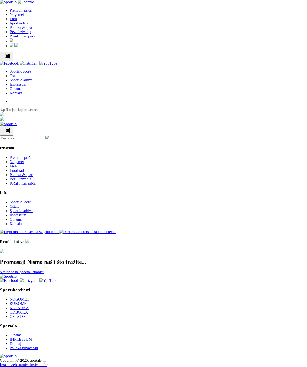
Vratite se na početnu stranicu (22, 272)
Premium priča (21, 10)
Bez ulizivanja (20, 32)
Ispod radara (19, 23)
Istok (13, 19)
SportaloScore (20, 71)
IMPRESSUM (21, 339)
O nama (16, 89)
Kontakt (16, 93)
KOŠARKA (19, 308)
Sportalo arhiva (21, 80)
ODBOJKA (19, 312)
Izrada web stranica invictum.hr (23, 365)
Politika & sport (21, 27)
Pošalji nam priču (23, 36)
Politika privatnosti (24, 348)
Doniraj (15, 344)
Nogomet (17, 14)
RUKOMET (19, 304)
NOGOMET (19, 299)
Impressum (18, 84)
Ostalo (14, 76)
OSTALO (17, 316)
